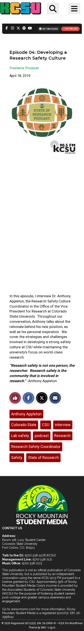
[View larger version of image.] (42, 120)
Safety (16, 457)
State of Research (43, 457)
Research (62, 435)
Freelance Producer (24, 68)
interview (63, 424)
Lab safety (20, 435)
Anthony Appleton (26, 414)
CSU (45, 424)
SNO (43, 627)
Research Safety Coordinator (36, 446)
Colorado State (23, 424)
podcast (42, 435)
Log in (51, 627)
